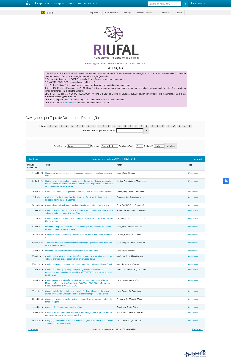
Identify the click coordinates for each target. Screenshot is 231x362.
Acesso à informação (146, 12)
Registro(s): (149, 146)
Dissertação (193, 173)
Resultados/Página (127, 146)
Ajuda (71, 3)
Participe (127, 12)
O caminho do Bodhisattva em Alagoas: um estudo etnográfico (71, 251)
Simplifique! (94, 12)
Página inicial (42, 3)
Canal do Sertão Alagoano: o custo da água (63, 307)
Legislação (165, 12)
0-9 (50, 126)
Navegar (58, 3)
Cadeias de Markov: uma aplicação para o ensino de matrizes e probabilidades (79, 192)
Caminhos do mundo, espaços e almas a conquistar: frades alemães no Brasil (78, 264)
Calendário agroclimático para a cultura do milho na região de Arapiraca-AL (77, 205)
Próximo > (197, 159)
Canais (179, 12)
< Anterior (33, 159)
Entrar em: (198, 3)
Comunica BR (111, 12)
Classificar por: (60, 146)
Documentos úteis (86, 3)
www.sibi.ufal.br (67, 102)
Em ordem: (95, 146)
